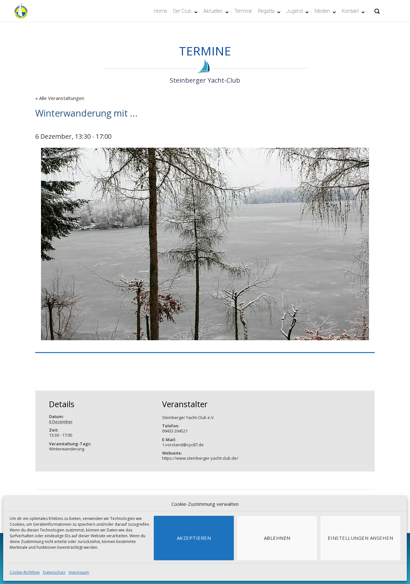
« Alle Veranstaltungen (59, 98)
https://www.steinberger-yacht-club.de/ (200, 458)
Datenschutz (54, 572)
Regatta (266, 11)
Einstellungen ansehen (360, 538)
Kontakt (350, 11)
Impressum (79, 572)
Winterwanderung (66, 449)
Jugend (294, 11)
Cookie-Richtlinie (25, 572)
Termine (243, 11)
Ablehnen (277, 538)
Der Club (182, 11)
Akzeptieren (194, 538)
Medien (322, 11)
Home (160, 11)
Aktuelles (213, 11)
